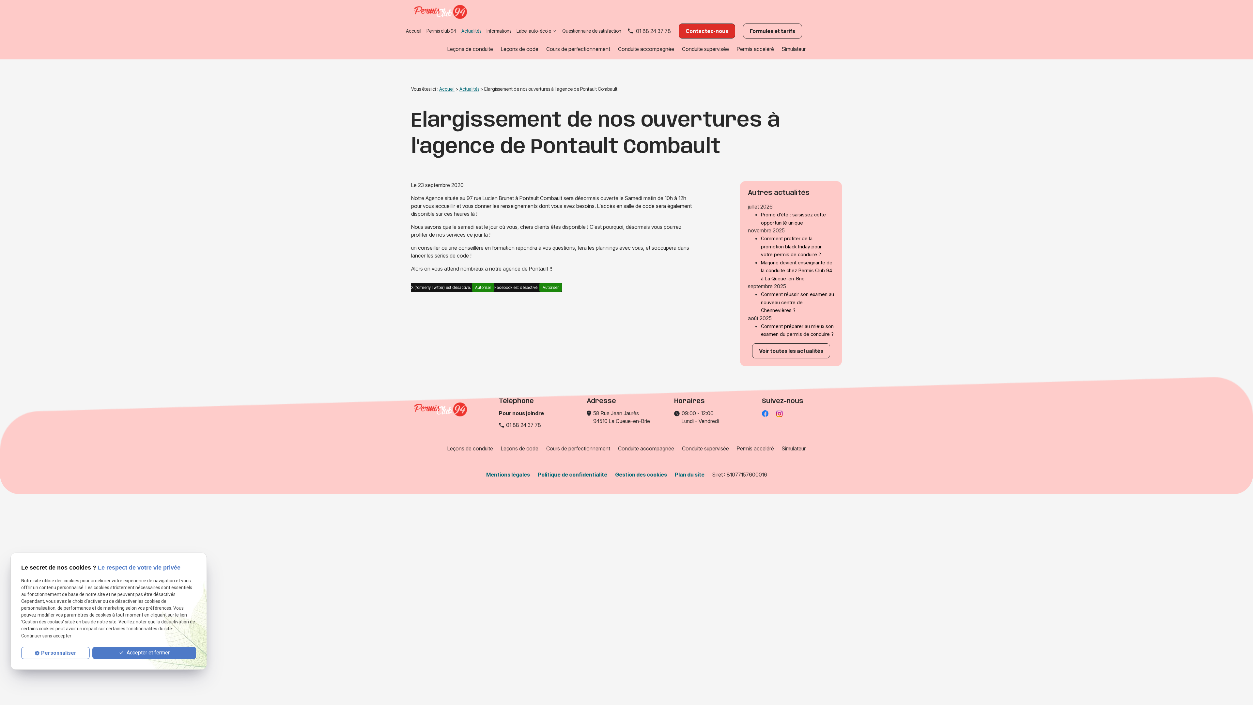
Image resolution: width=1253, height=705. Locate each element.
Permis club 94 (441, 31)
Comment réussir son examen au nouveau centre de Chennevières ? (797, 302)
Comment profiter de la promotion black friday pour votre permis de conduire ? (791, 246)
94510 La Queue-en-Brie (621, 417)
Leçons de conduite (470, 49)
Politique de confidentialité (572, 474)
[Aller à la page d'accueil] (440, 12)
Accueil (413, 31)
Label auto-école (534, 31)
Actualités (471, 31)
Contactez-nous (707, 31)
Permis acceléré (755, 49)
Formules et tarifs (772, 31)
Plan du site (689, 474)
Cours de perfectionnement (578, 49)
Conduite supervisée (705, 49)
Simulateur (794, 49)
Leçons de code (519, 49)
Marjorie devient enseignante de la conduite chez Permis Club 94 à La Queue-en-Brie (796, 270)
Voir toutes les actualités (791, 351)
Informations (499, 31)
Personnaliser (58, 653)
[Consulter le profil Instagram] (779, 413)
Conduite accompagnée (646, 49)
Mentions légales (508, 474)
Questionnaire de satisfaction (591, 31)
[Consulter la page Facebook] (765, 413)
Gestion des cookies (641, 474)
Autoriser (483, 287)
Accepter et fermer (147, 653)
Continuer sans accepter (46, 635)
